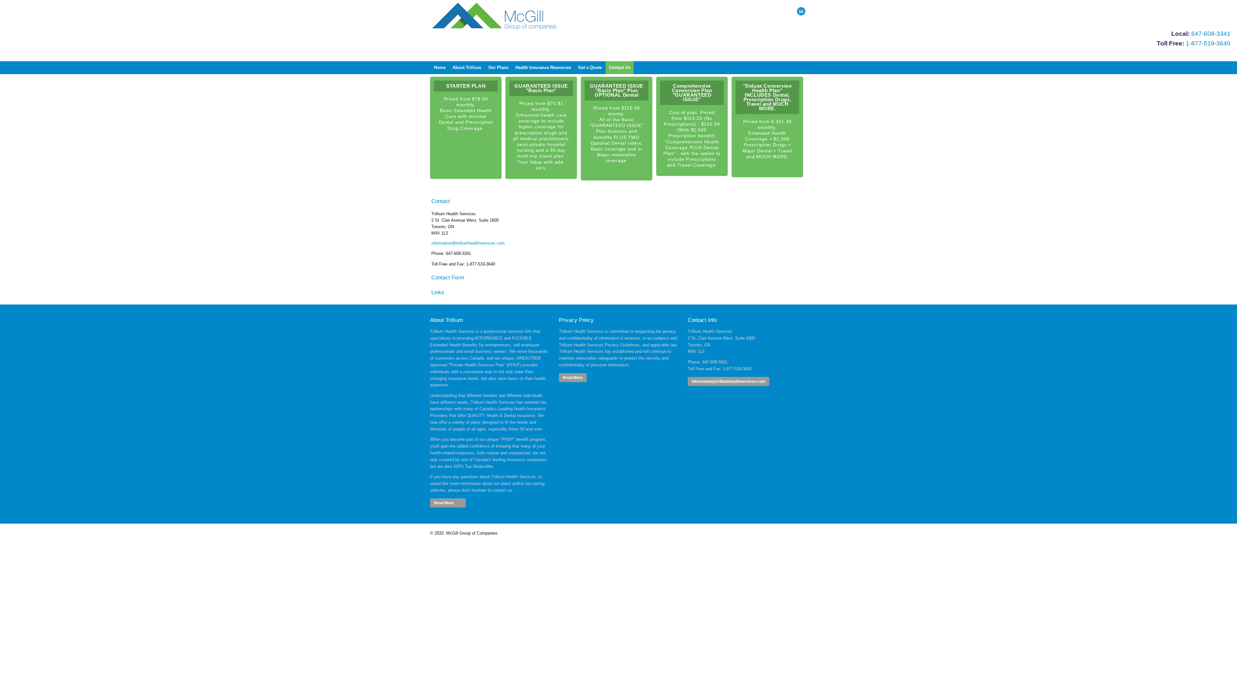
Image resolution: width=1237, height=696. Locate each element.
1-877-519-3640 (1208, 43)
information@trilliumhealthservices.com (468, 243)
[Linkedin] (801, 11)
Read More (573, 377)
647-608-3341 (1211, 33)
